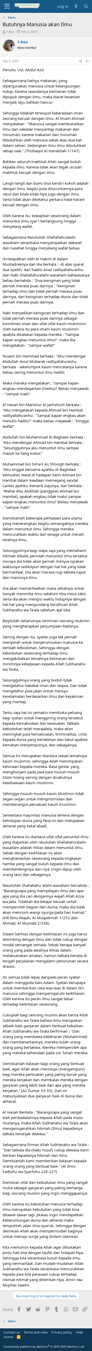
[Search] (86, 6)
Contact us (12, 1332)
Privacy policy (61, 1332)
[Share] (80, 61)
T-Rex (10, 31)
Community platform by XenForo (44, 1346)
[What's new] (76, 6)
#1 (87, 61)
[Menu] (7, 6)
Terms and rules (36, 1332)
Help (79, 1332)
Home (8, 1337)
